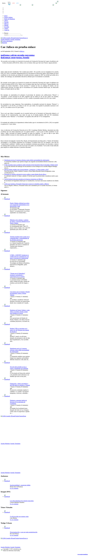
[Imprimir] (4, 42)
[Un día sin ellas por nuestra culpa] (7, 512)
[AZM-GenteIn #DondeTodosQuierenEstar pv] (14, 38)
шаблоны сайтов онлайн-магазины (18, 55)
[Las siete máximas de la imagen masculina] (7, 496)
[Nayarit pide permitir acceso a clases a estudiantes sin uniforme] (7, 362)
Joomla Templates (15, 39)
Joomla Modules (5, 39)
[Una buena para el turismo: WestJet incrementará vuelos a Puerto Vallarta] (7, 287)
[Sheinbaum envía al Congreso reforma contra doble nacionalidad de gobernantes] (7, 344)
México (22, 51)
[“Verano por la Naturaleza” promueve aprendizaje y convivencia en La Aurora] (7, 269)
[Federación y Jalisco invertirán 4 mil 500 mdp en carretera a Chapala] (7, 379)
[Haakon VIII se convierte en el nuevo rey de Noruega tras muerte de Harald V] (7, 324)
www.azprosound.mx (82, 554)
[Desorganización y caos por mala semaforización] (7, 528)
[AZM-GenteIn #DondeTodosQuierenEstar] (13, 416)
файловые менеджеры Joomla (15, 57)
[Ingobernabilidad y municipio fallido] (7, 481)
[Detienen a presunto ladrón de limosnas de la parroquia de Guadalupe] (7, 396)
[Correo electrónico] (7, 41)
